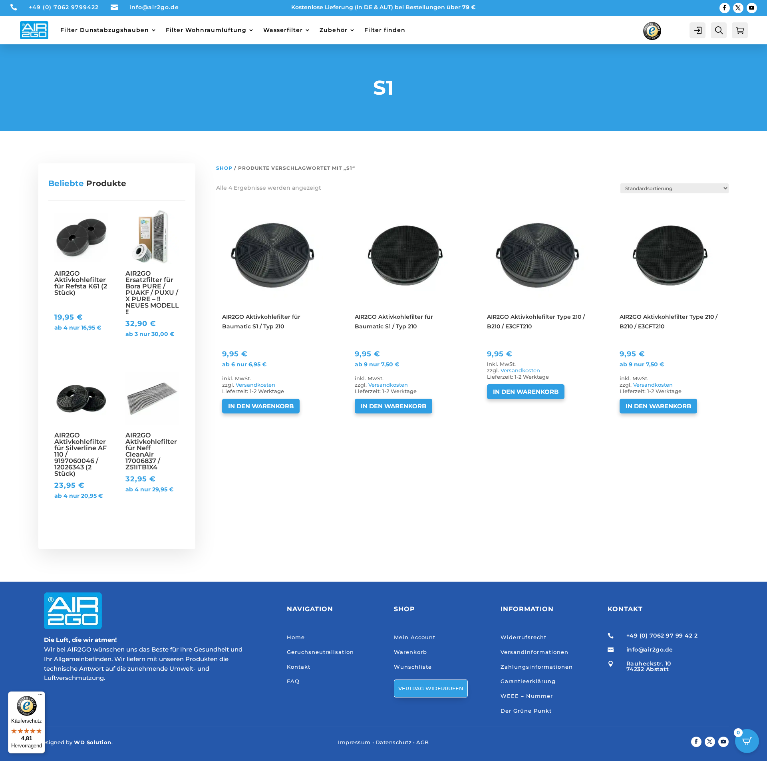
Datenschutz (394, 742)
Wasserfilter (283, 30)
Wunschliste (413, 667)
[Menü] (40, 696)
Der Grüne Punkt (526, 710)
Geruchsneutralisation (320, 652)
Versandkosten (255, 385)
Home (296, 637)
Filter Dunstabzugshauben (104, 30)
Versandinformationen (534, 652)
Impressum (354, 742)
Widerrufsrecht (523, 637)
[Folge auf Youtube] (752, 8)
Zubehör (334, 30)
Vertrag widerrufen (430, 688)
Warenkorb (410, 652)
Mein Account (414, 637)
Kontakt (298, 667)
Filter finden (384, 30)
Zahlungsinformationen (537, 667)
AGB (422, 742)
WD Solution (92, 742)
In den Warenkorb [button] (261, 406)
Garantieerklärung (528, 681)
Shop (224, 168)
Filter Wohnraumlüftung (206, 30)
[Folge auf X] (738, 8)
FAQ (293, 681)
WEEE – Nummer (527, 696)
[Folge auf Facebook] (724, 8)
